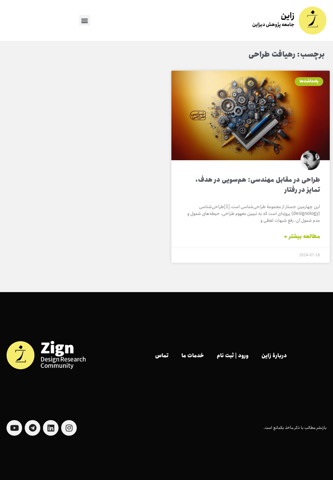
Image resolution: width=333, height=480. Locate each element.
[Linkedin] (51, 428)
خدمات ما (192, 355)
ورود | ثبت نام (232, 355)
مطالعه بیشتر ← (302, 237)
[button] (84, 20)
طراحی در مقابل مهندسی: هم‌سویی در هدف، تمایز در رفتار (257, 185)
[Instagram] (69, 428)
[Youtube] (14, 428)
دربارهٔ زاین (274, 355)
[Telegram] (32, 428)
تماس (161, 355)
